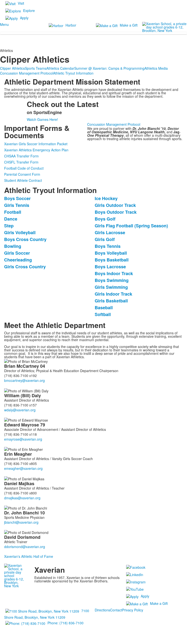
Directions (102, 610)
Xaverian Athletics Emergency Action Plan (36, 149)
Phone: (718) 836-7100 (65, 622)
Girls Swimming (111, 287)
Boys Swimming (112, 280)
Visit (21, 3)
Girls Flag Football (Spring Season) (131, 225)
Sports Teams (35, 68)
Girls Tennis (16, 205)
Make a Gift (129, 25)
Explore (29, 10)
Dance (10, 219)
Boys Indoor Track (114, 273)
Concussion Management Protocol (26, 73)
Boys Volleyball (111, 253)
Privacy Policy (132, 610)
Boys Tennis (108, 246)
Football (12, 212)
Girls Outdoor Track (115, 205)
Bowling (12, 246)
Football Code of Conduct (24, 168)
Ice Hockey (106, 198)
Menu (4, 24)
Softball (103, 314)
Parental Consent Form (22, 174)
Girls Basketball (111, 301)
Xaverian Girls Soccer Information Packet (35, 143)
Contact (116, 610)
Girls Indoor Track (113, 294)
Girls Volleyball (20, 232)
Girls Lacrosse (110, 232)
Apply (24, 17)
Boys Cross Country (25, 239)
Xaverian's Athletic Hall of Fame (28, 556)
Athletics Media (156, 68)
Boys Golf (105, 219)
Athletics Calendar (60, 68)
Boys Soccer (17, 198)
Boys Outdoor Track (116, 212)
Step (9, 225)
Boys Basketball (112, 260)
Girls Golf (105, 239)
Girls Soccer (17, 253)
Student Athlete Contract (23, 180)
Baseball (104, 307)
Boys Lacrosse (110, 266)
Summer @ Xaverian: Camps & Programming (109, 68)
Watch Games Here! (42, 119)
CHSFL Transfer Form (21, 162)
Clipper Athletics (12, 68)
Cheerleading (18, 260)
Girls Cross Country (25, 266)
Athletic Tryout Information (73, 73)
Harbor (70, 25)
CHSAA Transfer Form (21, 156)
